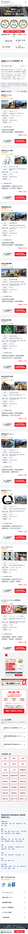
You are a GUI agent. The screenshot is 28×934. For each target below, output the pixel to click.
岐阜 (2, 841)
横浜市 (9, 833)
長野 (23, 839)
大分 (2, 868)
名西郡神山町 (5, 781)
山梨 (20, 839)
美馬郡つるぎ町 (14, 798)
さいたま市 (16, 831)
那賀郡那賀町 (14, 781)
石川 (13, 839)
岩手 (14, 823)
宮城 (17, 823)
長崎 (18, 866)
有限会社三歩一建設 (7, 150)
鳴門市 (14, 758)
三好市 (14, 769)
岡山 (9, 854)
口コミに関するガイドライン (9, 927)
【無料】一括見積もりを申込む (14, 711)
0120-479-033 (7, 932)
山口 (23, 854)
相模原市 (18, 833)
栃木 (6, 831)
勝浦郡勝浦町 (23, 769)
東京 (2, 833)
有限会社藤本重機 (6, 263)
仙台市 (20, 823)
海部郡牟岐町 (23, 781)
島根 (6, 854)
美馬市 (5, 769)
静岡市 (8, 841)
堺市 (23, 846)
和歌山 (13, 848)
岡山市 (11, 854)
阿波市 (22, 764)
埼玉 (12, 831)
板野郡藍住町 (14, 793)
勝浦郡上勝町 (5, 775)
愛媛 (9, 860)
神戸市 (5, 848)
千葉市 (24, 831)
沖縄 (13, 868)
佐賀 (14, 866)
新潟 (2, 839)
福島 (6, 825)
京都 (9, 846)
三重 (2, 846)
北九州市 (6, 866)
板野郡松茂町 (23, 787)
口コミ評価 (3, 96)
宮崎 (6, 868)
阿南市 (5, 764)
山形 (2, 825)
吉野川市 (14, 764)
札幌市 (6, 823)
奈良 (9, 848)
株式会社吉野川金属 (7, 376)
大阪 (16, 846)
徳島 (2, 860)
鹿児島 (9, 868)
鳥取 (2, 854)
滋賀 (6, 846)
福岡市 (10, 866)
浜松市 (12, 841)
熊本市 (24, 866)
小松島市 (23, 758)
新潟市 (5, 839)
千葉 (22, 831)
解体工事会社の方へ (20, 927)
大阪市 (19, 846)
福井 (16, 839)
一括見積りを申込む (19, 931)
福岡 (2, 866)
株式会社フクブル (6, 95)
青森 (10, 823)
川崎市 (13, 833)
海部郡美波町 (5, 787)
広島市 (19, 854)
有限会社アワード (6, 490)
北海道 (2, 823)
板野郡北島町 (5, 793)
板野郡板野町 (23, 793)
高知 (12, 860)
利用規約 (9, 925)
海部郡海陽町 (14, 787)
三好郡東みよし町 (22, 798)
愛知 (17, 841)
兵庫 (2, 848)
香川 (6, 860)
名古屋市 (20, 841)
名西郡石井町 (23, 775)
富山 (9, 839)
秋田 (24, 823)
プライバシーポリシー (16, 925)
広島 (16, 854)
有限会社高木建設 (6, 320)
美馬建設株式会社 (6, 207)
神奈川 (6, 833)
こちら (16, 703)
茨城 (2, 831)
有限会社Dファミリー (7, 434)
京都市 (11, 846)
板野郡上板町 (5, 798)
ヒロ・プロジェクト (7, 547)
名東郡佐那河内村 (14, 775)
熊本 (21, 866)
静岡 (6, 841)
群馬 (9, 831)
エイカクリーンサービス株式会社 (11, 600)
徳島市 (5, 758)
